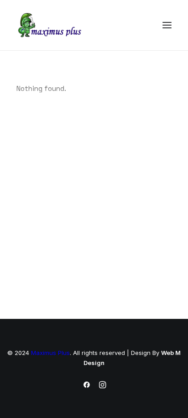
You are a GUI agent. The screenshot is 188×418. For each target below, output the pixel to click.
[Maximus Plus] (50, 25)
